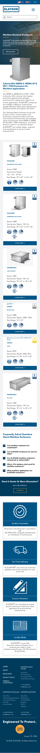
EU (30, 2)
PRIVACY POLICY (9, 677)
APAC (35, 2)
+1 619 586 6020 (25, 684)
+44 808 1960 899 (8, 712)
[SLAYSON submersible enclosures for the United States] (19, 1)
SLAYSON (17, 741)
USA (22, 2)
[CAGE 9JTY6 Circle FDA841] (20, 725)
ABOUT (5, 670)
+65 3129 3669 (25, 712)
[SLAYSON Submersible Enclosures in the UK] (27, 1)
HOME (5, 666)
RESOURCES (7, 674)
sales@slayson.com (26, 687)
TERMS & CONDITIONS (8, 682)
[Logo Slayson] (11, 7)
